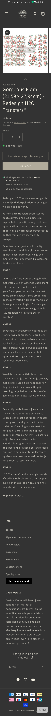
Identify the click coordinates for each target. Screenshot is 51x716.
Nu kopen (25, 165)
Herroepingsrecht (18, 581)
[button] (7, 14)
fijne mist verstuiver (14, 339)
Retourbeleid (13, 559)
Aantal (6, 130)
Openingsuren (13, 574)
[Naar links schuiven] (19, 79)
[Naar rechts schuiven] (32, 79)
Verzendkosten (20, 122)
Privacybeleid (13, 544)
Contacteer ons (14, 566)
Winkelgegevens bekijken (19, 188)
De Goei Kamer (20, 710)
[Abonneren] (41, 667)
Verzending (12, 552)
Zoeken (9, 529)
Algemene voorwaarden (18, 537)
